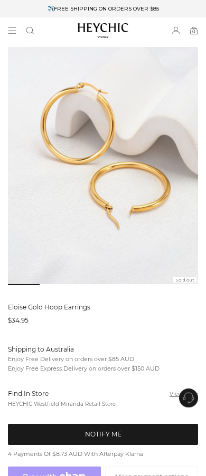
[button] (30, 30)
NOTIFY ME (103, 445)
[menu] (12, 30)
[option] (103, 8)
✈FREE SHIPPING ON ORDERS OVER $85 (103, 8)
